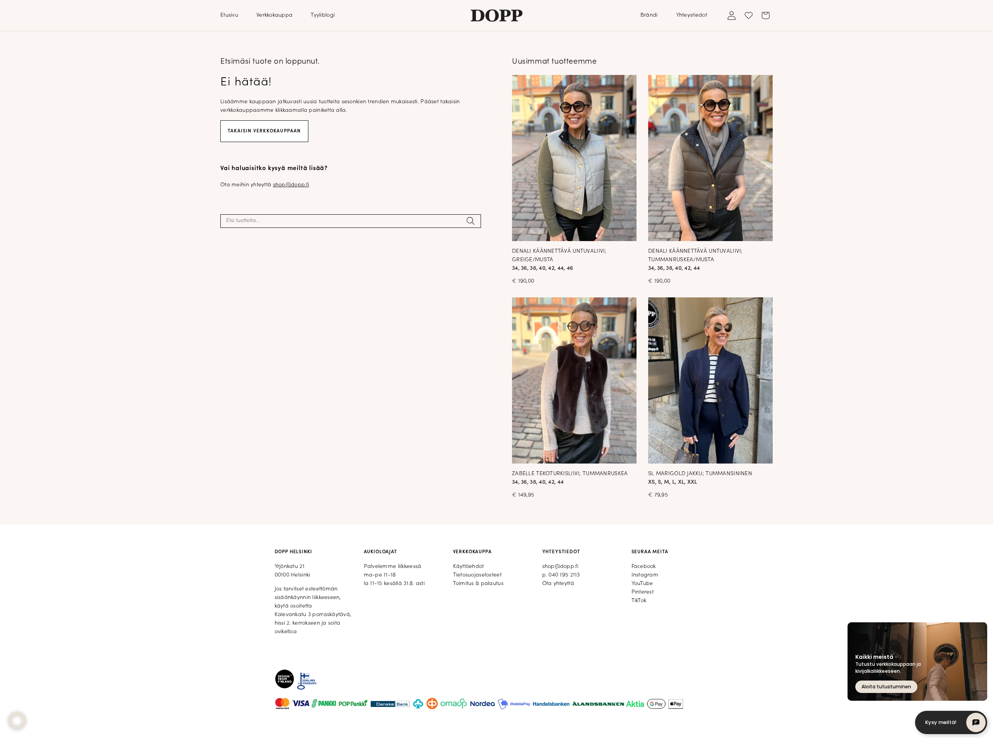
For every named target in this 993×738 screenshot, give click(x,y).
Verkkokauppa (274, 15)
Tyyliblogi (323, 15)
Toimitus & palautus (478, 584)
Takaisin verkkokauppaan (264, 131)
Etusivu (229, 15)
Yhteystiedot (691, 15)
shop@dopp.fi (291, 185)
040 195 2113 (564, 575)
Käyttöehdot (468, 567)
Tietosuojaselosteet (477, 575)
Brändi (649, 15)
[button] (17, 721)
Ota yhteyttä (558, 584)
